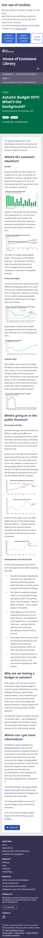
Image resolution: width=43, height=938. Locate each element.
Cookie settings (37, 38)
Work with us (7, 848)
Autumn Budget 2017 (16, 141)
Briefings (5, 863)
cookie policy (21, 28)
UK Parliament (7, 74)
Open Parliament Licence (14, 930)
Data (4, 866)
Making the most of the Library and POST (18, 889)
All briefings (7, 872)
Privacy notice (7, 933)
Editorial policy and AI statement (15, 851)
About (4, 845)
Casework (6, 869)
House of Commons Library (19, 61)
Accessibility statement (11, 935)
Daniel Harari (9, 122)
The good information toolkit (14, 886)
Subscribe (10, 907)
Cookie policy (19, 933)
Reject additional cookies (23, 38)
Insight (4, 78)
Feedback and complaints (12, 854)
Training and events (10, 883)
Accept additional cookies (9, 38)
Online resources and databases (15, 880)
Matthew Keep (22, 122)
